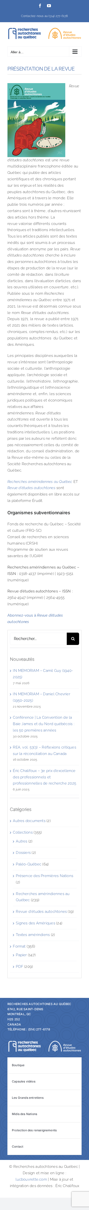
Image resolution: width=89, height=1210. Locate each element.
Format (19, 946)
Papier (21, 955)
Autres (21, 841)
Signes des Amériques (35, 923)
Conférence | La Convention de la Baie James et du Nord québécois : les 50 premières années (43, 724)
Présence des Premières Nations (44, 876)
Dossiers (23, 852)
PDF (19, 966)
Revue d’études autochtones (31, 488)
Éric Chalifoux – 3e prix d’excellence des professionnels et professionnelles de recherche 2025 (44, 777)
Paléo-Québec (28, 864)
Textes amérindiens (33, 935)
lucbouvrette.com (31, 1179)
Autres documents (29, 821)
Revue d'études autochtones (41, 911)
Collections (22, 832)
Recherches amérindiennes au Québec (39, 481)
